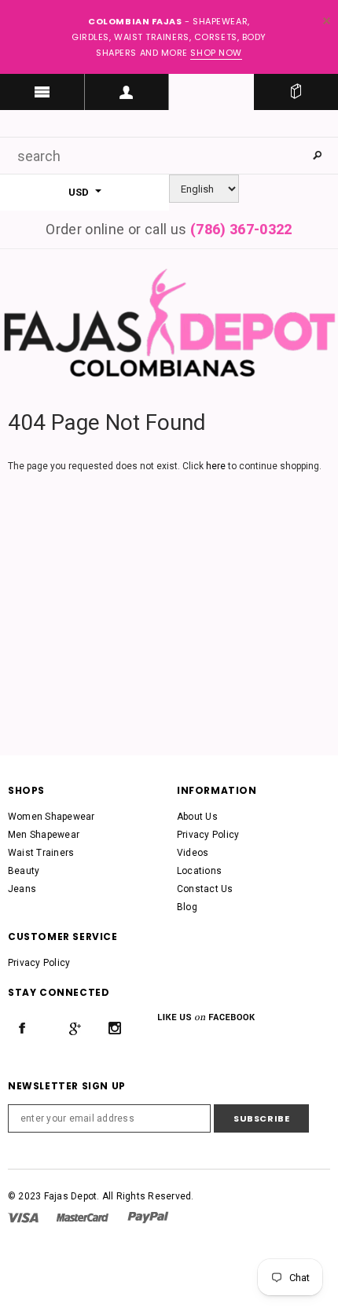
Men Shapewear (43, 834)
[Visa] (23, 1216)
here (216, 466)
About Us (197, 816)
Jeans (22, 888)
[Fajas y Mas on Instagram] (115, 1028)
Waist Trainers (41, 852)
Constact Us (205, 888)
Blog (187, 907)
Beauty (23, 870)
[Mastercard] (82, 1216)
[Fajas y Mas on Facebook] (22, 1028)
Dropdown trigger (127, 92)
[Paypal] (148, 1216)
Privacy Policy (208, 834)
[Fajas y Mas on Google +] (75, 1028)
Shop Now (215, 52)
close (326, 20)
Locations (199, 870)
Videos (192, 852)
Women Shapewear (51, 816)
